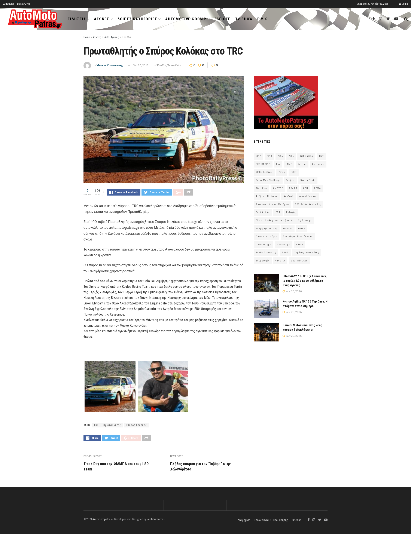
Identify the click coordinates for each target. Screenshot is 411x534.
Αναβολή (288, 196)
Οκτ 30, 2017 (141, 65)
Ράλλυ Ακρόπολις (266, 252)
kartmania (318, 164)
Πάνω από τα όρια (266, 236)
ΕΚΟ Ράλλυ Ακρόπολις (308, 204)
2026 (291, 156)
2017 (258, 156)
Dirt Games (306, 156)
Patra (281, 172)
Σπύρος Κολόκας (136, 425)
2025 (280, 156)
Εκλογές (291, 212)
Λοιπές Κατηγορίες (137, 19)
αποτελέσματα (299, 260)
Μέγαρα (287, 228)
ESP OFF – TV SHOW (233, 19)
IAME (289, 164)
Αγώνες (101, 19)
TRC (96, 425)
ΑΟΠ (305, 188)
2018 (269, 156)
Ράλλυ (299, 244)
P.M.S (262, 19)
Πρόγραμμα (283, 244)
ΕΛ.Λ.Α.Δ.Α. (263, 212)
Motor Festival (264, 172)
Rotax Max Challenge (268, 180)
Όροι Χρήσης (280, 520)
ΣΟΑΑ (285, 252)
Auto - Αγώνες (111, 37)
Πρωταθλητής (112, 425)
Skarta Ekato (308, 180)
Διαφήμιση (9, 3)
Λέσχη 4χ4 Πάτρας (266, 228)
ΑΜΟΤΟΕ (278, 188)
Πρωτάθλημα (263, 244)
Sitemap (296, 520)
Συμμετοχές (263, 260)
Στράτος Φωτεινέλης (306, 252)
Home (86, 37)
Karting (302, 164)
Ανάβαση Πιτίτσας (267, 196)
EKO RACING (263, 164)
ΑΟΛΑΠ (293, 188)
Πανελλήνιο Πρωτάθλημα (298, 236)
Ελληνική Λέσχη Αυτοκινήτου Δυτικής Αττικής (283, 220)
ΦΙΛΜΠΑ (280, 260)
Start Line (261, 188)
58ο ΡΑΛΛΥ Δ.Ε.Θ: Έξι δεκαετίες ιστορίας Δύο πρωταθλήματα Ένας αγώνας (305, 280)
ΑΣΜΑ (317, 188)
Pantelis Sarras (156, 519)
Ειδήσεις (77, 19)
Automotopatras (102, 519)
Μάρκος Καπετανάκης (110, 65)
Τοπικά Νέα (174, 65)
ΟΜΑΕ (301, 228)
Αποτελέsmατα (308, 196)
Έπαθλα (126, 37)
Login (404, 3)
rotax (294, 172)
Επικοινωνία (23, 3)
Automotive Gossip (185, 19)
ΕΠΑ (277, 212)
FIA (278, 164)
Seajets (290, 180)
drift (321, 156)
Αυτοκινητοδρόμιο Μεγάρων (272, 204)
